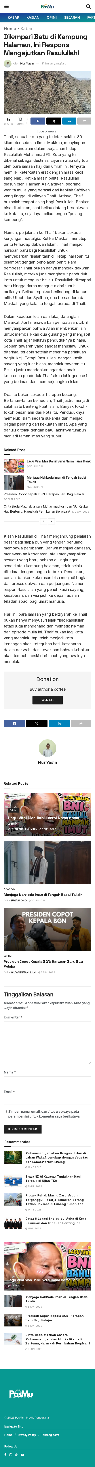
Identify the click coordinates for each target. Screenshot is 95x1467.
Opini (52, 18)
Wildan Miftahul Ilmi (23, 972)
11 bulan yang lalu (54, 63)
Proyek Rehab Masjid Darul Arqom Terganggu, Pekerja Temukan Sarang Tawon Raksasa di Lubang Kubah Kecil (55, 1199)
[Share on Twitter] (53, 121)
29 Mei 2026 (34, 1186)
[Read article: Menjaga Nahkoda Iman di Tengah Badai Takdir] (14, 482)
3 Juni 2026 (36, 466)
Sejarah (72, 18)
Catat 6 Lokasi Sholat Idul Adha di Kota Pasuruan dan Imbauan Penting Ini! (55, 1221)
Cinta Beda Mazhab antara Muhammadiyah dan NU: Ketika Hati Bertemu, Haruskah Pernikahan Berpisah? (58, 1339)
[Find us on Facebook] (5, 1454)
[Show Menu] (6, 6)
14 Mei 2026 (34, 1167)
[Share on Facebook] (37, 121)
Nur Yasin (27, 63)
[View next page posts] (51, 521)
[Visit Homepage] (47, 6)
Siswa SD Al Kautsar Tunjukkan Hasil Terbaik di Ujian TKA (53, 1179)
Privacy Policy (27, 1435)
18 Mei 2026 (34, 1228)
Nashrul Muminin (26, 829)
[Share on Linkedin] (69, 121)
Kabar (13, 18)
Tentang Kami (50, 1435)
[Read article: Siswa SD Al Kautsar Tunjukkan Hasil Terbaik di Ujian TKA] (13, 1181)
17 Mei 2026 (34, 1209)
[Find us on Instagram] (10, 1454)
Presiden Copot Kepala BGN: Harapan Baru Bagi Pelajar (44, 494)
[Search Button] (88, 6)
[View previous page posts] (43, 521)
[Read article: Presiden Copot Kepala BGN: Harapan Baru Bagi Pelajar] (47, 929)
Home (10, 28)
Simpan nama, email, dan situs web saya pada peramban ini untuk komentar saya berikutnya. (44, 1114)
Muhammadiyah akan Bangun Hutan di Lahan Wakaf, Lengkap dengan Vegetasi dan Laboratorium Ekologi (57, 1157)
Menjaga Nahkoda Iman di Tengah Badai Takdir (43, 894)
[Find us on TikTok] (16, 1454)
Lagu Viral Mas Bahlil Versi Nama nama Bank (59, 461)
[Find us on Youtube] (22, 1454)
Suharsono (19, 900)
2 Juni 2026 (81, 511)
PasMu (19, 1417)
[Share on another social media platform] (84, 121)
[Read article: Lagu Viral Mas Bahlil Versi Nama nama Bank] (14, 466)
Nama (10, 1072)
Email (9, 1092)
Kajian (33, 18)
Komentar (13, 1017)
